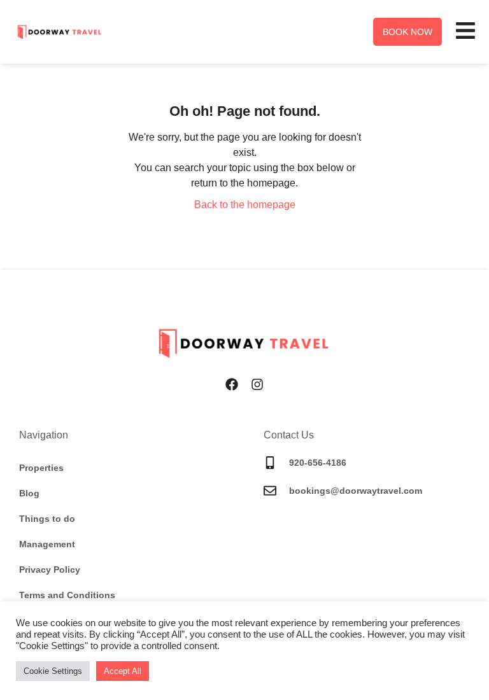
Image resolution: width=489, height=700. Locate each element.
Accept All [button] (122, 671)
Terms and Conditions (67, 595)
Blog (29, 493)
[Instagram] (257, 384)
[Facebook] (231, 384)
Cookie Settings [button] (53, 671)
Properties (41, 468)
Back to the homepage (244, 204)
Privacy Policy (49, 569)
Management (47, 544)
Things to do (47, 519)
